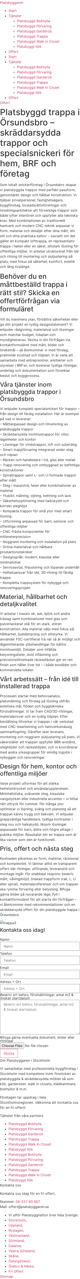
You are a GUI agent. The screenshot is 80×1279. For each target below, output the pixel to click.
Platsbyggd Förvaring (34, 26)
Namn (4, 939)
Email (4, 967)
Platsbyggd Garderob (34, 31)
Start (13, 11)
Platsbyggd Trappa (32, 36)
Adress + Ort (10, 981)
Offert (13, 51)
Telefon (6, 953)
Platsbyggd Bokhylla (33, 21)
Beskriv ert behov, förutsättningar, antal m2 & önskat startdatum (36, 996)
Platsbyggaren (11, 2)
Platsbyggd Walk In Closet (38, 41)
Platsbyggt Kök (29, 46)
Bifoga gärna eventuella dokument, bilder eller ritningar (37, 1039)
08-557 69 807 (28, 1201)
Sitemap (6, 1276)
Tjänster (15, 16)
